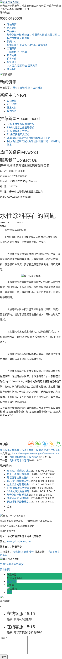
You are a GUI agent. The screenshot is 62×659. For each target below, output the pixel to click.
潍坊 (20, 551)
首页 (15, 87)
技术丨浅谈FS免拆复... (19, 474)
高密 (26, 551)
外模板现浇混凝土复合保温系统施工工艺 (28, 137)
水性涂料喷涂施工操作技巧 (24, 457)
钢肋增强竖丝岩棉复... (19, 501)
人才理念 (12, 65)
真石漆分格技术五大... (19, 481)
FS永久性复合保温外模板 (20, 124)
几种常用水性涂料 (19, 460)
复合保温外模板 (15, 34)
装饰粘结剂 (41, 34)
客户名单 (22, 51)
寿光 (15, 551)
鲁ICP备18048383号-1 (12, 564)
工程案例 (12, 48)
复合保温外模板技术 (18, 494)
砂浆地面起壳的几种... (19, 498)
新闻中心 (12, 41)
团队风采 (32, 65)
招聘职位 (22, 65)
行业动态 (22, 45)
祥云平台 (52, 551)
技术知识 (32, 45)
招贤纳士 (12, 62)
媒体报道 (43, 45)
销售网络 (12, 55)
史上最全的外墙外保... (19, 484)
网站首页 (12, 24)
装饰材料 (29, 34)
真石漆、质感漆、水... (19, 470)
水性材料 (52, 34)
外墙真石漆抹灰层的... (19, 477)
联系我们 (12, 69)
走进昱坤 (12, 27)
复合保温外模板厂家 (28, 450)
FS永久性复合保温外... (19, 491)
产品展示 (12, 31)
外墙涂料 (24, 38)
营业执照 (5, 569)
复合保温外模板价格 (49, 450)
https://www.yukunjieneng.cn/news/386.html (35, 453)
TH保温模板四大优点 (18, 131)
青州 (31, 551)
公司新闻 (12, 45)
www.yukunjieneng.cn (19, 541)
